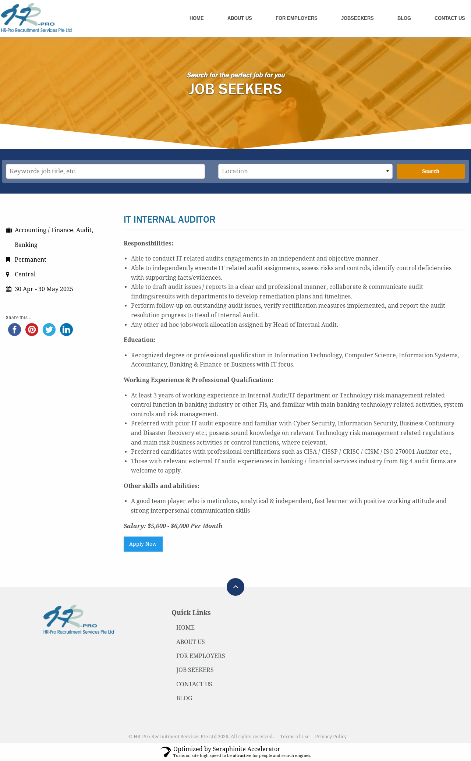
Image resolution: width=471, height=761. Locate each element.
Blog (404, 18)
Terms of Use (294, 736)
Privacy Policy (331, 736)
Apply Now (143, 544)
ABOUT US (190, 641)
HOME (185, 627)
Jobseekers (357, 18)
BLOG (184, 698)
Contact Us (450, 18)
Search (430, 171)
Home (197, 18)
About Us (239, 18)
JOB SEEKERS (195, 669)
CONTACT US (194, 684)
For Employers (297, 18)
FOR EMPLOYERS (200, 655)
